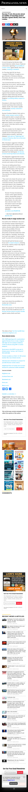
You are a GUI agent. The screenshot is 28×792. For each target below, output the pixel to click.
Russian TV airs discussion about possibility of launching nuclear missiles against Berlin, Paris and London (15, 659)
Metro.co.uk (5, 385)
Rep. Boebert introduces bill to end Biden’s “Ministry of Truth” (15, 627)
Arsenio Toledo (12, 21)
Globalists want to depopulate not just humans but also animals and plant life (16, 643)
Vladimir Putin (6, 406)
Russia (17, 402)
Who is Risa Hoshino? (12, 711)
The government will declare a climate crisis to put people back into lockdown (16, 746)
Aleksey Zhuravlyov (16, 397)
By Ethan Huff (15, 629)
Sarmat (11, 404)
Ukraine (18, 404)
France (15, 398)
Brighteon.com (13, 333)
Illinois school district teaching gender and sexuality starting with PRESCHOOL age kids (16, 725)
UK (14, 404)
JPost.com (5, 382)
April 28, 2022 (8, 215)
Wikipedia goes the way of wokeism (15, 760)
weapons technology (16, 406)
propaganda (11, 402)
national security (6, 400)
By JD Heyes (15, 623)
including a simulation (13, 69)
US (21, 404)
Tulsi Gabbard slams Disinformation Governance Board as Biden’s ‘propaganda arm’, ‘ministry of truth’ (15, 732)
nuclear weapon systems (12, 115)
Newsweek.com (6, 379)
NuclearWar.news (7, 305)
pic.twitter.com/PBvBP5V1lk (12, 211)
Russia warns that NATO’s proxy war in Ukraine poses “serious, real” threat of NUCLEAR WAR (12, 351)
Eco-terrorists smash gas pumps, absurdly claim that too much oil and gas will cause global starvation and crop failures (16, 754)
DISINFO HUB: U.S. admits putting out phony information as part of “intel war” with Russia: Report (16, 684)
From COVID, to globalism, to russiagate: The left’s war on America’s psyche (16, 739)
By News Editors (16, 639)
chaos (11, 398)
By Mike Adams (15, 680)
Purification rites (11, 697)
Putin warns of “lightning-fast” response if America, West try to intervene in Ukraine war (13, 138)
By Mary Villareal (16, 694)
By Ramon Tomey (16, 727)
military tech (21, 398)
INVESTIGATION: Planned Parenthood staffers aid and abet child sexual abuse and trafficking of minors (16, 692)
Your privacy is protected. (8, 433)
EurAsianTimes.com (7, 376)
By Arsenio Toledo (16, 663)
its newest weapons (13, 243)
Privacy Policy (11, 780)
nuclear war (15, 400)
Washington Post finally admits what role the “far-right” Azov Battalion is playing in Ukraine (16, 620)
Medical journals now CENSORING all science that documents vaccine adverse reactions (16, 717)
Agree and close (13, 783)
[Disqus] (14, 514)
